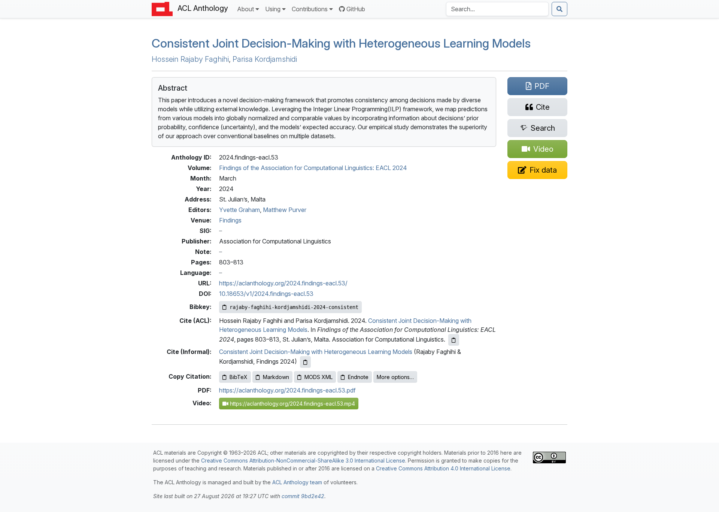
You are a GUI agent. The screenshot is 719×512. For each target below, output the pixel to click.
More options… (395, 377)
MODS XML (318, 377)
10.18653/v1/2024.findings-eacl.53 (266, 293)
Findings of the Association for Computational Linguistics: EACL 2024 (313, 168)
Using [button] (272, 9)
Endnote (358, 377)
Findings (230, 220)
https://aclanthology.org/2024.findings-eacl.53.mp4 (291, 403)
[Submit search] (559, 9)
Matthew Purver (284, 209)
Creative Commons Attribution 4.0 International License (443, 468)
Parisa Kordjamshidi (265, 59)
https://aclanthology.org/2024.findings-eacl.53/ (283, 283)
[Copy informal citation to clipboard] (305, 362)
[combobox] (497, 9)
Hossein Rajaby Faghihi (190, 59)
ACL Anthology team (297, 482)
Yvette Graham (239, 209)
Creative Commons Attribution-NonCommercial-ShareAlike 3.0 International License (303, 460)
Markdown (276, 377)
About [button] (245, 9)
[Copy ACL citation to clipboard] (453, 340)
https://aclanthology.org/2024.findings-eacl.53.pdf (287, 390)
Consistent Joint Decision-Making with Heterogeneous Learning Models (341, 43)
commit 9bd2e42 (303, 496)
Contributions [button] (310, 9)
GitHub (355, 9)
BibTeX (239, 377)
